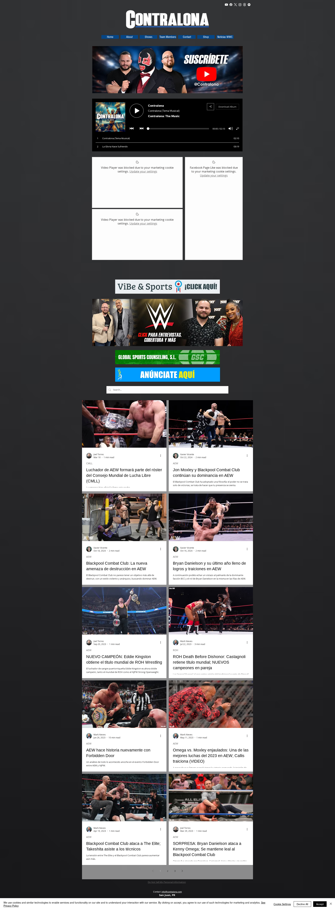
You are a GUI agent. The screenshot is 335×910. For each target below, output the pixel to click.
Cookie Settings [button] (282, 904)
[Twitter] (235, 4)
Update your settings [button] (143, 171)
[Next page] (182, 871)
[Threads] (244, 4)
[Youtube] (226, 4)
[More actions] (162, 456)
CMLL (89, 463)
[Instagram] (240, 4)
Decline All (302, 904)
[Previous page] (153, 871)
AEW (175, 463)
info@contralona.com (172, 892)
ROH (175, 650)
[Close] (331, 904)
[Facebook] (231, 4)
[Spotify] (249, 4)
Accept (320, 904)
